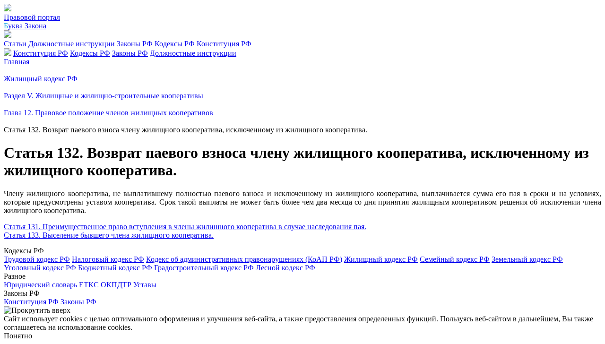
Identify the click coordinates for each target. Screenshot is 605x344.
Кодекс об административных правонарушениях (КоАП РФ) (244, 259)
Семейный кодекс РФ (455, 259)
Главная (16, 62)
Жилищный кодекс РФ (381, 259)
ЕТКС (89, 285)
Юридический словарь (40, 285)
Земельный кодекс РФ (527, 259)
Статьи (15, 44)
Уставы (144, 285)
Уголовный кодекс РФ (40, 268)
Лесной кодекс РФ (285, 268)
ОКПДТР (116, 285)
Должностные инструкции (71, 44)
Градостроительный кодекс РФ (204, 268)
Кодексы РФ (175, 44)
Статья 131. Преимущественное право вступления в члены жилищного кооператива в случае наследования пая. (185, 227)
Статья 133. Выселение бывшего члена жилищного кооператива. (109, 235)
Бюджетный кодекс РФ (115, 268)
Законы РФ (135, 44)
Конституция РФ (224, 44)
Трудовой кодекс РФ (37, 259)
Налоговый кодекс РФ (108, 259)
